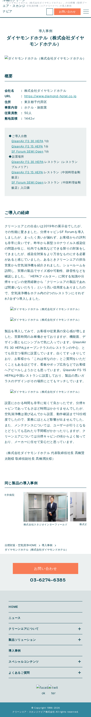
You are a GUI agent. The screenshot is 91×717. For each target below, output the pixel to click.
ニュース (15, 618)
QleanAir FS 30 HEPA (27, 141)
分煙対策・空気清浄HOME (20, 545)
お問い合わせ (67, 11)
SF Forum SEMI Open (27, 151)
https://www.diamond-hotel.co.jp (50, 96)
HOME (13, 606)
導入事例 (47, 545)
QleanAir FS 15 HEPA (27, 146)
